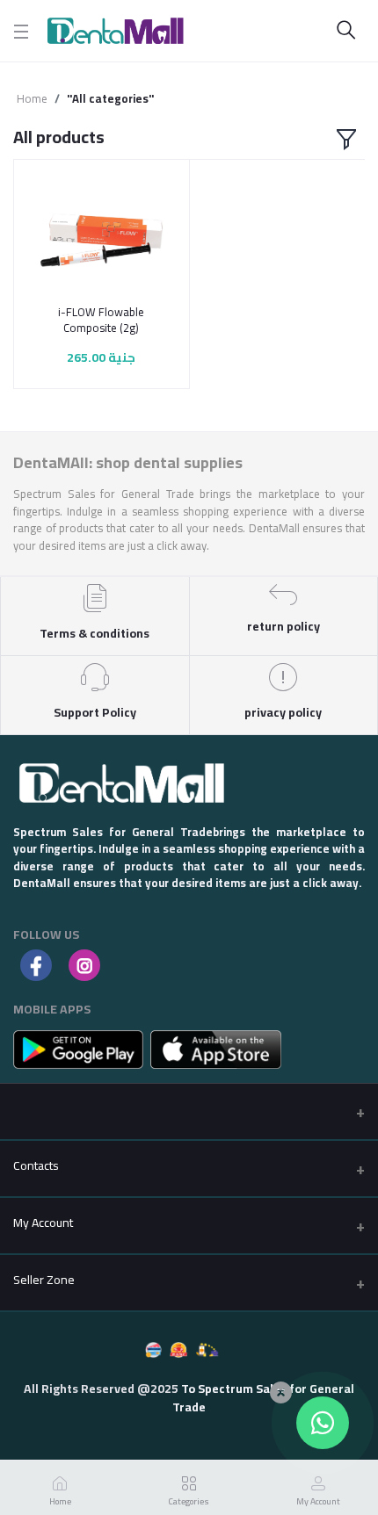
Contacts (36, 1165)
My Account (43, 1222)
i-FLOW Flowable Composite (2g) (101, 319)
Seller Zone (44, 1279)
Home (32, 99)
